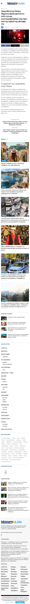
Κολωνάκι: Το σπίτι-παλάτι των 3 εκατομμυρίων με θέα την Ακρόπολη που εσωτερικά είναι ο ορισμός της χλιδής (18, 336)
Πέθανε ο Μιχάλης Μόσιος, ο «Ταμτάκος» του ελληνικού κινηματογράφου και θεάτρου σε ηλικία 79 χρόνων (15, 248)
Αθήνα (3, 440)
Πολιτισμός (5, 415)
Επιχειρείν (4, 401)
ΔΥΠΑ (24, 440)
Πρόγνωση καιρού (6, 453)
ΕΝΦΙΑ (3, 442)
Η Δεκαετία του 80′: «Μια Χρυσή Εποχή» (16, 317)
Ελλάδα (6, 8)
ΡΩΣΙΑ (13, 453)
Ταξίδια (3, 422)
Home (2, 8)
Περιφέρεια (4, 362)
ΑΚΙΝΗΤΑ (23, 438)
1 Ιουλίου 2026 (4, 166)
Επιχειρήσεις (15, 443)
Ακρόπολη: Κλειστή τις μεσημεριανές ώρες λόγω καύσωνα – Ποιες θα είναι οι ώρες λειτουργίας (17, 329)
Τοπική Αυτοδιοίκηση (7, 364)
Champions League (6, 438)
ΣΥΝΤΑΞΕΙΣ (4, 455)
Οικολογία (4, 409)
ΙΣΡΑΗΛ (11, 445)
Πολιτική (4, 412)
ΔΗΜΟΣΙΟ (19, 440)
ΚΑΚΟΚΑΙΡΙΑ (22, 445)
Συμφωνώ (20, 602)
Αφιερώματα (5, 356)
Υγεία (3, 389)
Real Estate (4, 397)
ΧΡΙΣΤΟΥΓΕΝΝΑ (5, 459)
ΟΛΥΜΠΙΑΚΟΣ (22, 449)
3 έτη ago (10, 325)
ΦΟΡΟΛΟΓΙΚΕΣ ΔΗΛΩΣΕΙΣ (18, 457)
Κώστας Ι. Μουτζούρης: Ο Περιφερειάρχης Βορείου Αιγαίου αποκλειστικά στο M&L (17, 323)
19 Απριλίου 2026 (14, 27)
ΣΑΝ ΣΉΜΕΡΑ (19, 453)
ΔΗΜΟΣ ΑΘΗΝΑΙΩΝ (10, 440)
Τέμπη (25, 455)
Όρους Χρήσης (9, 602)
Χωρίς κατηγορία (6, 429)
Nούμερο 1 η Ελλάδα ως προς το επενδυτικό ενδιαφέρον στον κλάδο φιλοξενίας (17, 483)
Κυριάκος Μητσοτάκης (19, 447)
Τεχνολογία (5, 387)
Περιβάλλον (5, 405)
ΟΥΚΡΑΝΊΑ (4, 451)
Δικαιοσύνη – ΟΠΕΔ (7, 373)
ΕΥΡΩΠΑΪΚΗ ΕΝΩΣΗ (17, 442)
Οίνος (3, 369)
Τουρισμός (4, 426)
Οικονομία (4, 395)
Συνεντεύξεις (5, 418)
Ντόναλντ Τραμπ (13, 449)
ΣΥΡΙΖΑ (9, 455)
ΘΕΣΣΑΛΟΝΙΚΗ (5, 445)
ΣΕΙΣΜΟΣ (25, 453)
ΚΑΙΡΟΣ (16, 445)
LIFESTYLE (4, 348)
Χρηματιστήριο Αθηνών (15, 459)
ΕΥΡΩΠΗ (25, 442)
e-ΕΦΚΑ (13, 438)
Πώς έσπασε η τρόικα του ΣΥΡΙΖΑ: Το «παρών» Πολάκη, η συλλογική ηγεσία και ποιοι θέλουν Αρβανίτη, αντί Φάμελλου (18, 502)
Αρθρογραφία (5, 354)
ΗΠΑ (20, 443)
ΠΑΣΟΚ (25, 451)
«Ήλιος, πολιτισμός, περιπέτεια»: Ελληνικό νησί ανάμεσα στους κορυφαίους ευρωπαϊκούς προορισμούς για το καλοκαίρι (13, 191)
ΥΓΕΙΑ (9, 457)
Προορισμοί (5, 424)
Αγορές (4, 399)
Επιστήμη (4, 385)
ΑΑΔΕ (18, 438)
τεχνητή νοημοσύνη (6, 461)
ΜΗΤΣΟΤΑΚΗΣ (5, 449)
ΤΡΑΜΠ (20, 455)
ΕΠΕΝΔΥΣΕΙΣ (9, 442)
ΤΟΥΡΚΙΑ (15, 455)
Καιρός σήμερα (9, 447)
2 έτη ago (10, 318)
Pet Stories (4, 407)
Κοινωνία (4, 381)
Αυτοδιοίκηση (5, 360)
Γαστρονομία (5, 367)
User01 (6, 27)
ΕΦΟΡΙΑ (3, 443)
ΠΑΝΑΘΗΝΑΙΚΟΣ (18, 451)
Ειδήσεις (3, 376)
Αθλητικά (4, 351)
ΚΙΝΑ (3, 447)
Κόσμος (3, 392)
